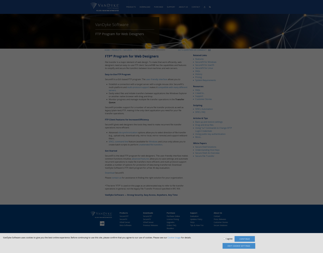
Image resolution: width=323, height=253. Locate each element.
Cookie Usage (174, 237)
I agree (229, 238)
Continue (245, 239)
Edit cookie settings (239, 246)
